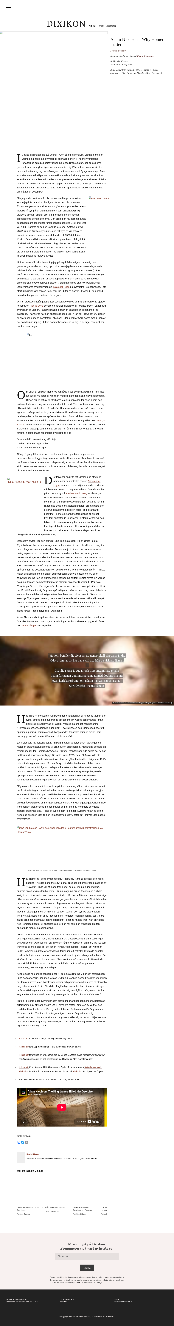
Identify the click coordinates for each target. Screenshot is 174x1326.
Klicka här (24, 1038)
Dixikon (66, 24)
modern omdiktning (76, 493)
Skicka (87, 1268)
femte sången (29, 625)
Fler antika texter (145, 56)
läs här (77, 1283)
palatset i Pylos (61, 287)
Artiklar (92, 26)
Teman (101, 26)
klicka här (23, 1071)
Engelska (122, 51)
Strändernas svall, (93, 1067)
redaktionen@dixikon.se (123, 1301)
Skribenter (111, 26)
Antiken (113, 51)
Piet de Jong (37, 305)
